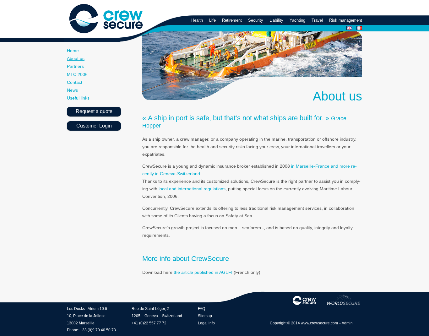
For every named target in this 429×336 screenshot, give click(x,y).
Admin (347, 323)
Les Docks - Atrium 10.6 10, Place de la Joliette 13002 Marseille (87, 315)
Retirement (232, 20)
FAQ (201, 308)
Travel (317, 20)
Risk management (345, 20)
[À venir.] (343, 300)
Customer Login (94, 125)
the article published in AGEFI (203, 272)
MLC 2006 (77, 74)
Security (255, 20)
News (72, 90)
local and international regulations (192, 188)
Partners (75, 66)
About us (75, 58)
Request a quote (94, 111)
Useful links (78, 97)
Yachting (297, 20)
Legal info (206, 323)
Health (197, 20)
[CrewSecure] (106, 19)
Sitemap (205, 316)
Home (73, 50)
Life (212, 20)
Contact (74, 82)
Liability (276, 20)
